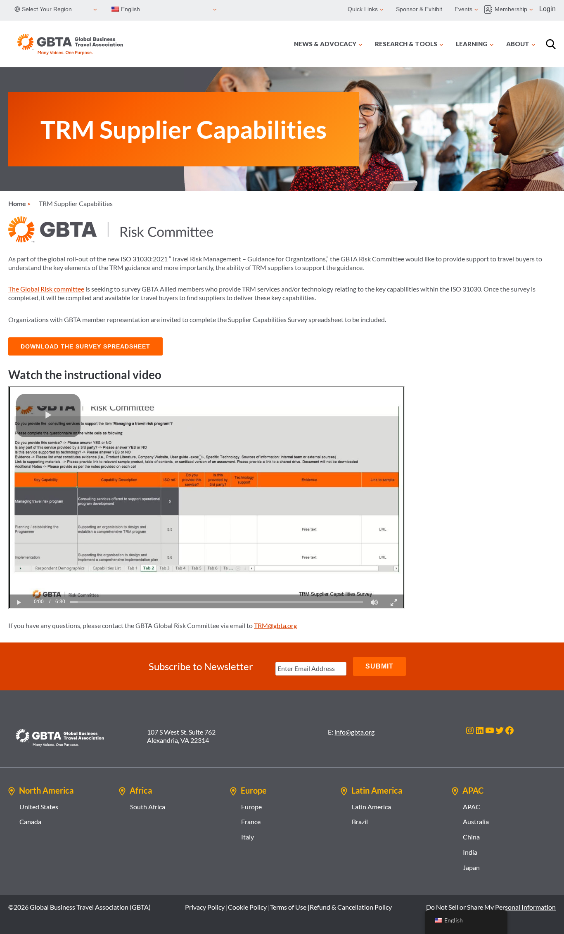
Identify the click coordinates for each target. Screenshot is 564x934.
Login (547, 8)
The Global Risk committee (46, 289)
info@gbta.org (354, 732)
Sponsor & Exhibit (419, 9)
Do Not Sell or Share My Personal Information (491, 907)
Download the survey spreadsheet (85, 346)
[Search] (551, 44)
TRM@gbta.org (275, 625)
